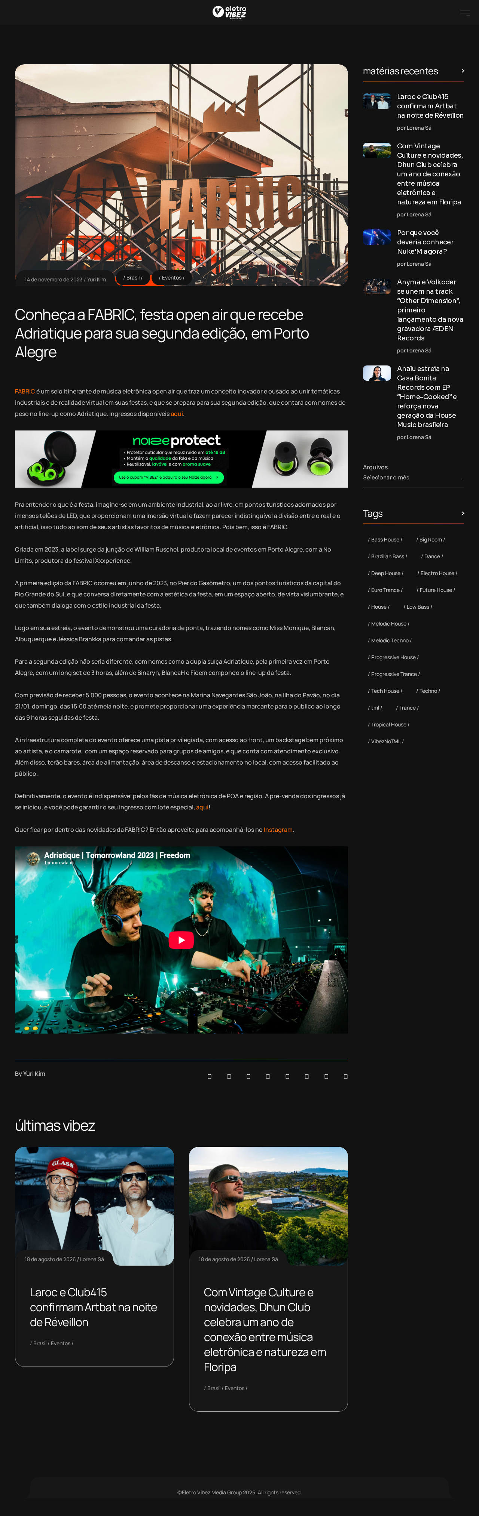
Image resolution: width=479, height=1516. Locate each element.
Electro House (437, 573)
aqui (177, 414)
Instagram (278, 829)
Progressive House (393, 657)
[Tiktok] (307, 1077)
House (379, 606)
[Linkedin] (268, 1077)
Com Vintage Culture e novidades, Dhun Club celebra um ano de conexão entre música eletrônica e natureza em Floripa (265, 1329)
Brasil (133, 277)
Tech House (385, 690)
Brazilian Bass (387, 556)
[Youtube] (346, 1077)
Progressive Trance (394, 673)
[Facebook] (248, 1077)
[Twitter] (326, 1077)
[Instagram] (287, 1077)
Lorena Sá (92, 1259)
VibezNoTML (386, 741)
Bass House (385, 539)
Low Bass (418, 606)
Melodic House (388, 623)
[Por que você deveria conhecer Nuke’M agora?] (377, 237)
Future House (436, 589)
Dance (432, 556)
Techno (428, 690)
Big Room (430, 539)
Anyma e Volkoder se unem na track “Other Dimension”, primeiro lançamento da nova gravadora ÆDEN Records (430, 310)
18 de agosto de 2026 (50, 1259)
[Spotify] (229, 1077)
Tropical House (388, 724)
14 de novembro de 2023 (54, 279)
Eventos (171, 277)
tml (375, 707)
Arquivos (375, 467)
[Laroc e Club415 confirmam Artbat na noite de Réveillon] (377, 101)
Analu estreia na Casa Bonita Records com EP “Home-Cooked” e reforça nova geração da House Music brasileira (427, 397)
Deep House (385, 573)
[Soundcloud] (209, 1077)
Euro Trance (385, 589)
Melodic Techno (390, 640)
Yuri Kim (96, 279)
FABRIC (25, 391)
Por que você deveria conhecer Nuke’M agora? (425, 242)
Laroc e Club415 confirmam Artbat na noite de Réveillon (94, 1307)
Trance (407, 707)
